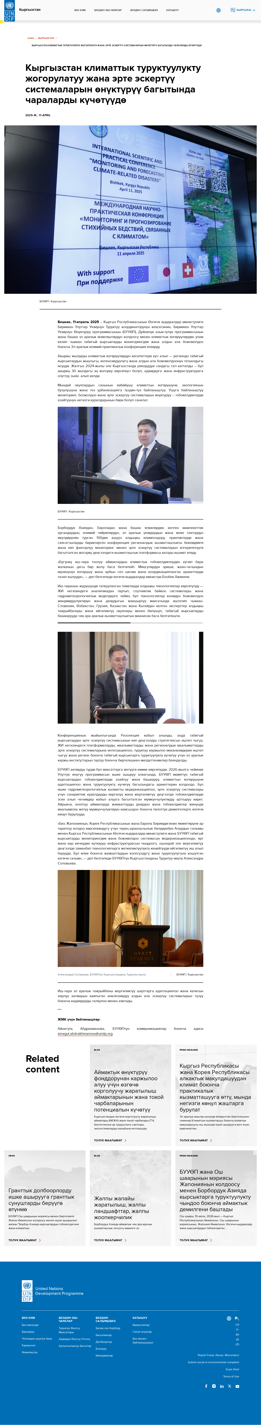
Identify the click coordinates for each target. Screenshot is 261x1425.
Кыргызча (244, 10)
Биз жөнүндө (30, 1325)
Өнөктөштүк (29, 1352)
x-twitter (229, 1386)
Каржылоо (28, 1345)
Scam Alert (232, 1369)
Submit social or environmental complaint (213, 1362)
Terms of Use (231, 1376)
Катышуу (172, 10)
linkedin (222, 1386)
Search (226, 10)
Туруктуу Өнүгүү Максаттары (69, 1330)
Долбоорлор (104, 1342)
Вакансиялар (141, 1325)
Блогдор (101, 1349)
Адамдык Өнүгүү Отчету (74, 1339)
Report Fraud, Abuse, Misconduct (218, 1355)
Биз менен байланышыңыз (143, 1341)
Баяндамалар (104, 1356)
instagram (214, 1386)
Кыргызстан (29, 10)
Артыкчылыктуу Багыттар (75, 1346)
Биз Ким (80, 10)
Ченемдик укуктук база (37, 1339)
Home (31, 38)
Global (218, 10)
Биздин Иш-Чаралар (108, 10)
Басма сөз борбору (108, 1328)
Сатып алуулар (142, 1332)
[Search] (237, 1332)
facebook (206, 1386)
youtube (237, 1386)
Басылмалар (104, 1335)
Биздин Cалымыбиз (144, 10)
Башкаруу (28, 1332)
